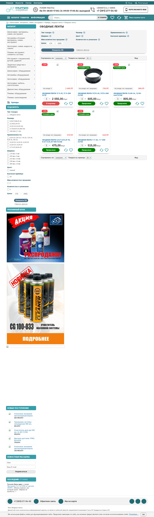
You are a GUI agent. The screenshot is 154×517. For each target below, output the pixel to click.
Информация (38, 17)
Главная (9, 3)
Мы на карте (71, 501)
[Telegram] (137, 501)
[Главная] (7, 22)
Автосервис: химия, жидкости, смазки (19, 47)
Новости (19, 3)
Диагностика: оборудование (18, 89)
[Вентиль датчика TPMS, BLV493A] (9, 440)
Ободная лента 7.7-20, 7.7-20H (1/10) (91, 141)
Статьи (28, 3)
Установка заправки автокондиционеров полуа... (23, 449)
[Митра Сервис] (17, 9)
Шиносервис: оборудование (18, 71)
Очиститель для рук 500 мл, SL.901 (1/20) (24, 431)
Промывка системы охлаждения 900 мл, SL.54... (23, 424)
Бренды (15, 102)
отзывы (23, 479)
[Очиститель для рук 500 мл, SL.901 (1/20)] (9, 432)
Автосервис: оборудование (18, 79)
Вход (130, 3)
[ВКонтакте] (131, 501)
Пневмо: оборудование (16, 93)
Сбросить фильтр (21, 204)
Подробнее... (133, 514)
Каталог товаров (20, 17)
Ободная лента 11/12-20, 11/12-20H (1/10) (93, 94)
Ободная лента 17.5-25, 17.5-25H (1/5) (56, 94)
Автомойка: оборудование (18, 75)
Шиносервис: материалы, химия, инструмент (17, 33)
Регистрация (143, 3)
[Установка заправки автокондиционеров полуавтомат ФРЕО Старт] (9, 448)
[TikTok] (143, 501)
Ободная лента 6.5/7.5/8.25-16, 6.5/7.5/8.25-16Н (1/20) (56, 141)
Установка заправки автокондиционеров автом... (23, 416)
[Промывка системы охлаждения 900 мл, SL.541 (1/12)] (9, 424)
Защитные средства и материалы (16, 66)
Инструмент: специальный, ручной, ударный (18, 60)
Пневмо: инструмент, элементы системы (16, 53)
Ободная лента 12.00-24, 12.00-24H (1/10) (127, 94)
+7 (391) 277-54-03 (106, 10)
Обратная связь (48, 501)
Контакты (38, 3)
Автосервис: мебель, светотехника (16, 84)
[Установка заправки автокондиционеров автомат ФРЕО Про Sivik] (9, 416)
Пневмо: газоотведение (17, 97)
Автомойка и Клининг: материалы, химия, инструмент (16, 40)
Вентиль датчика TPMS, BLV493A (24, 439)
